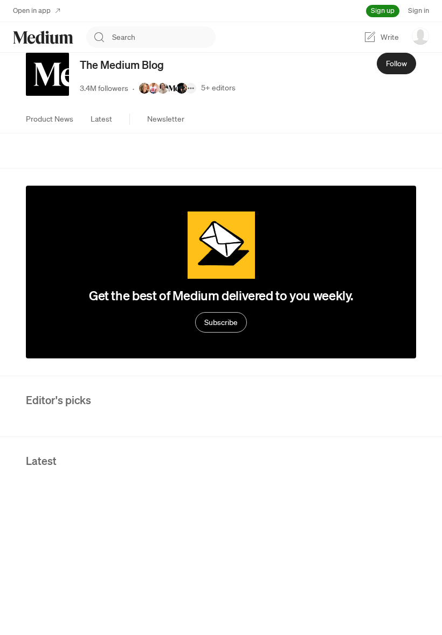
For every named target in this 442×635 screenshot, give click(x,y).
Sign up (383, 10)
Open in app (32, 10)
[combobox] (164, 37)
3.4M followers (104, 88)
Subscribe (221, 322)
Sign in (418, 10)
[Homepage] (43, 37)
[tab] (49, 119)
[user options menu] (420, 36)
